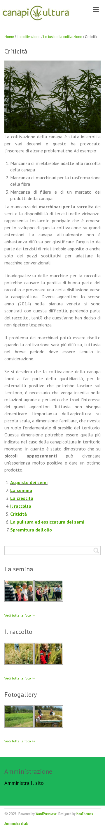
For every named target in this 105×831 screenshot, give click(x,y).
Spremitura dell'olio (31, 530)
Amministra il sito (24, 783)
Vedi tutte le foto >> (19, 615)
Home (9, 37)
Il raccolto (20, 506)
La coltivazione (29, 37)
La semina (21, 490)
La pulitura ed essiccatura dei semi (47, 522)
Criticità (18, 514)
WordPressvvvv (46, 813)
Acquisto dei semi (29, 482)
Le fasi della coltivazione (62, 37)
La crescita (21, 498)
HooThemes (84, 813)
